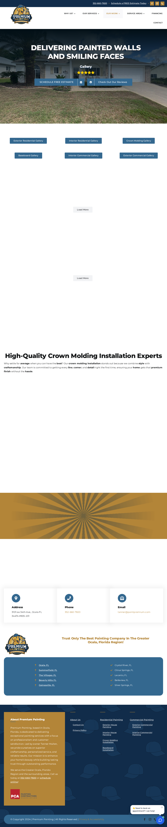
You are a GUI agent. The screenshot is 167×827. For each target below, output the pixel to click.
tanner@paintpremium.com (134, 612)
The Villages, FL (47, 675)
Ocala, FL (44, 665)
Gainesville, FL (47, 685)
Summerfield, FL (48, 670)
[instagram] (157, 3)
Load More (83, 209)
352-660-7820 (100, 3)
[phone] (162, 3)
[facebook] (152, 3)
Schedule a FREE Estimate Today (128, 3)
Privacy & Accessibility (91, 819)
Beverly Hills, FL (47, 680)
